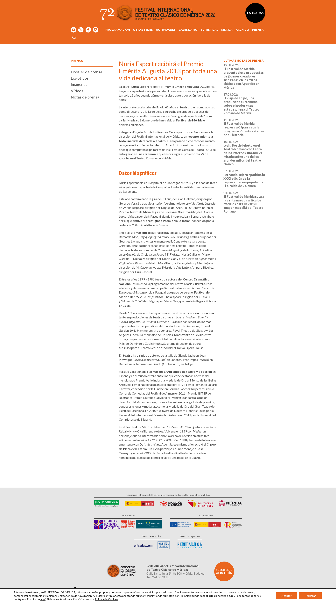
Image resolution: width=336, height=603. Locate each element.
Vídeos (77, 90)
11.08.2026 (243, 127)
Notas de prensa (85, 97)
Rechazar (310, 595)
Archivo (242, 29)
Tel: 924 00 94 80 (157, 577)
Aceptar (286, 595)
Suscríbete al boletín (224, 571)
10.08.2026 (242, 153)
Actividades (166, 29)
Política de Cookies (106, 599)
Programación (117, 29)
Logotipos (80, 78)
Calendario (188, 29)
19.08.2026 (243, 76)
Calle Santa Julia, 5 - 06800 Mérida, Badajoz (175, 573)
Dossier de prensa (86, 71)
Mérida (227, 29)
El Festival (209, 29)
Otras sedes (143, 29)
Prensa (258, 29)
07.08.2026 (244, 178)
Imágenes (79, 84)
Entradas (255, 13)
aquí (43, 599)
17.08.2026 (241, 103)
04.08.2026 (243, 202)
